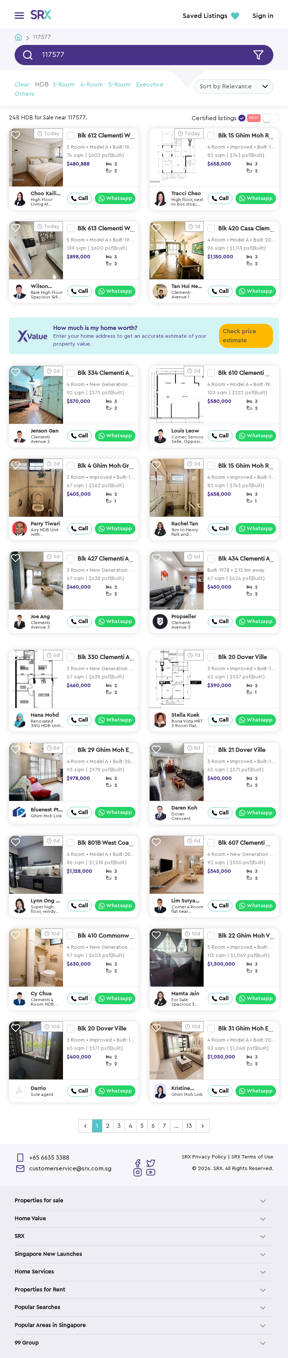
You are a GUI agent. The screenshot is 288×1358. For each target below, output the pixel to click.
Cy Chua (41, 993)
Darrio (38, 1088)
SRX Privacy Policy (204, 1157)
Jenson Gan (44, 431)
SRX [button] (19, 1236)
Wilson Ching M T (43, 286)
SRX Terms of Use (252, 1157)
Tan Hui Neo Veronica (186, 286)
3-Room (63, 85)
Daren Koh (184, 808)
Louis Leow (185, 431)
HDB (42, 84)
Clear (22, 85)
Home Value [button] (30, 1218)
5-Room (119, 85)
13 (189, 1126)
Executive (150, 85)
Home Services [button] (34, 1272)
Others (24, 94)
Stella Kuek (185, 715)
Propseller (183, 616)
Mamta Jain (185, 993)
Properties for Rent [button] (40, 1289)
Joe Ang (40, 616)
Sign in (262, 16)
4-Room (91, 85)
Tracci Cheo (186, 193)
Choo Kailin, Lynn (46, 194)
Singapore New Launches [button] (48, 1254)
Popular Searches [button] (37, 1307)
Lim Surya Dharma (183, 901)
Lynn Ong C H (45, 901)
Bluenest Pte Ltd (46, 810)
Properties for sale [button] (39, 1200)
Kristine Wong (180, 1088)
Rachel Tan (184, 523)
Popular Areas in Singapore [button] (50, 1325)
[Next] (202, 1126)
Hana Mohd (45, 715)
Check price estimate (239, 335)
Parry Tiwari (45, 523)
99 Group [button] (27, 1343)
